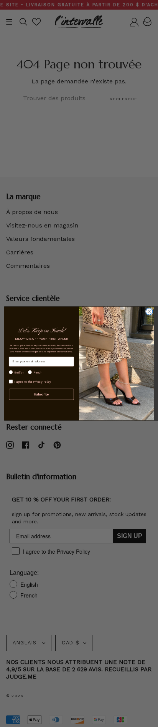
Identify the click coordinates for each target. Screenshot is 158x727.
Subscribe (41, 394)
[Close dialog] (149, 311)
